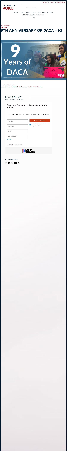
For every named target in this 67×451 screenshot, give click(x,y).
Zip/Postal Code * (12, 135)
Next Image (4, 27)
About (16, 12)
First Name (11, 120)
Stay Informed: (32, 8)
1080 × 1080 (11, 85)
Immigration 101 (43, 12)
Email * (10, 130)
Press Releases (25, 12)
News (51, 12)
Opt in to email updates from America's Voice (39, 126)
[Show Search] (34, 17)
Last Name (10, 125)
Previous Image (5, 25)
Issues (34, 12)
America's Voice (53, 2)
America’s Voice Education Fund (33, 15)
